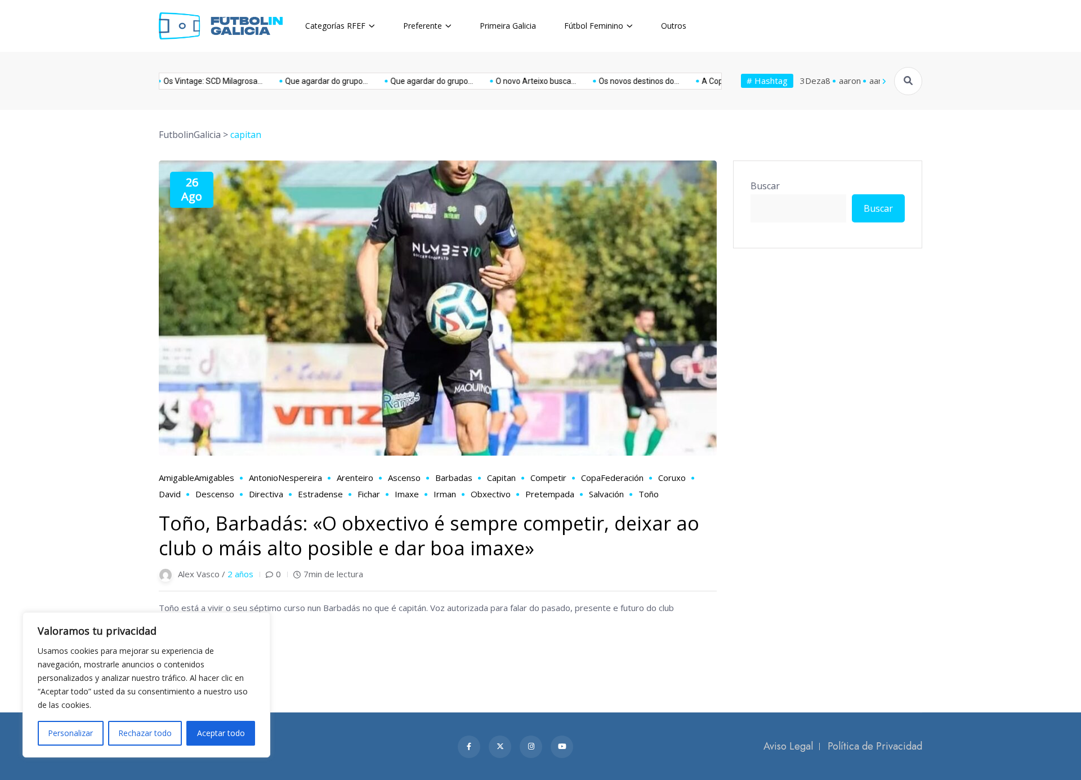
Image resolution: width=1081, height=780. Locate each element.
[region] (146, 684)
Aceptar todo (221, 733)
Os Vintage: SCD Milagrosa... (189, 81)
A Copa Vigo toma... (712, 81)
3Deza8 (815, 80)
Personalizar (70, 733)
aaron (850, 80)
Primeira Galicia (508, 25)
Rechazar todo (145, 733)
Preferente (422, 25)
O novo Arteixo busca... (512, 81)
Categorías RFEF (335, 25)
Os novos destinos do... (615, 81)
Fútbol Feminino (593, 25)
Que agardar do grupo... (302, 81)
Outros (673, 25)
